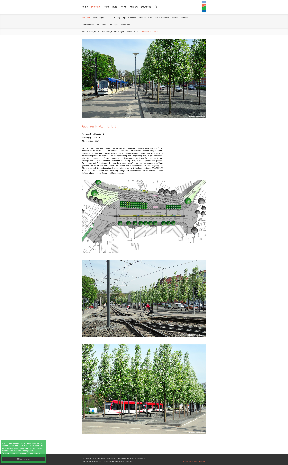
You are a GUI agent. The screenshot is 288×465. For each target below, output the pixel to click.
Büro (114, 6)
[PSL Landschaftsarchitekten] (203, 4)
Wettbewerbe (126, 24)
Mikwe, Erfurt (132, 31)
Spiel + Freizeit (129, 17)
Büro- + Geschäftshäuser (158, 17)
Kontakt (134, 6)
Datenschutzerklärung (190, 461)
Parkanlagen (98, 17)
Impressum (202, 461)
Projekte (95, 6)
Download (146, 6)
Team (106, 6)
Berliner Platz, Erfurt (90, 31)
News (123, 6)
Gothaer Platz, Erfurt (149, 31)
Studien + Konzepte (109, 24)
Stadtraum (86, 17)
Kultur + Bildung (113, 17)
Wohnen (142, 17)
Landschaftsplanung (90, 24)
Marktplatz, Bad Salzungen (112, 31)
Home (85, 6)
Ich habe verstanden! (23, 459)
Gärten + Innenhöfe (180, 17)
